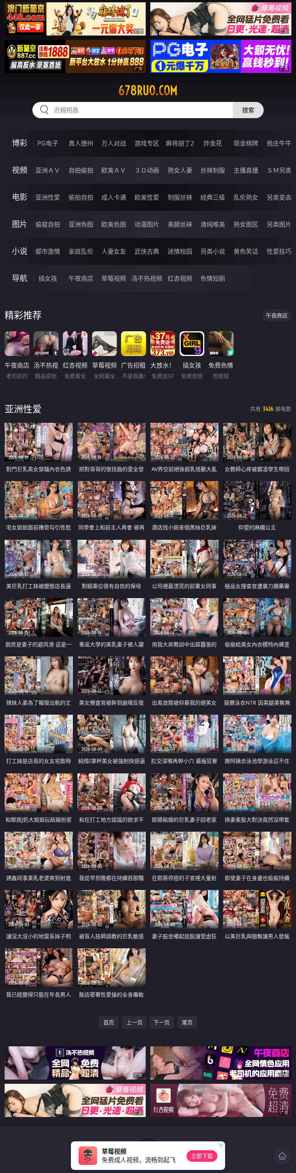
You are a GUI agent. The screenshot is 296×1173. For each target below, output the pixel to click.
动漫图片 (147, 224)
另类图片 (279, 224)
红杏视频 (180, 278)
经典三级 (212, 197)
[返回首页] (282, 1156)
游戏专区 (147, 143)
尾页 (187, 1022)
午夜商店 (81, 278)
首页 (108, 1022)
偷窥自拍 (47, 224)
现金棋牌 (246, 143)
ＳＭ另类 (279, 170)
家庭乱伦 (81, 251)
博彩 (19, 143)
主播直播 (246, 170)
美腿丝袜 (180, 224)
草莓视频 (113, 278)
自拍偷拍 (81, 170)
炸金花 (213, 143)
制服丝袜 (180, 197)
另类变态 (279, 197)
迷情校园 (180, 251)
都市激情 (47, 251)
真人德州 (81, 143)
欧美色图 (113, 224)
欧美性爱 (147, 197)
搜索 (248, 110)
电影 (19, 197)
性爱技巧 (279, 251)
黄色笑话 (246, 251)
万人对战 (113, 143)
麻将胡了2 (180, 143)
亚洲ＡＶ (47, 170)
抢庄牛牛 (279, 143)
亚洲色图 (81, 224)
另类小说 (212, 251)
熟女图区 (246, 224)
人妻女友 (113, 251)
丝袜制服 (212, 170)
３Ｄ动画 (147, 170)
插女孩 (48, 278)
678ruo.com (148, 90)
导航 (19, 278)
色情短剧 (212, 278)
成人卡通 (113, 197)
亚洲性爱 (47, 197)
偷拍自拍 (81, 197)
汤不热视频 (146, 278)
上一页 (134, 1022)
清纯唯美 (212, 224)
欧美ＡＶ (113, 170)
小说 (19, 251)
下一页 (161, 1022)
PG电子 (47, 143)
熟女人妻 (180, 170)
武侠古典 (147, 251)
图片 (19, 224)
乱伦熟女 (246, 197)
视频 (19, 170)
